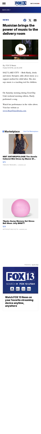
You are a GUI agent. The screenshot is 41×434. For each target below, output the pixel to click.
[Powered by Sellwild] (35, 265)
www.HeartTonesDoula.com (14, 110)
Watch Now (34, 3)
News (6, 20)
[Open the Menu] (4, 3)
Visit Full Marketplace (30, 131)
